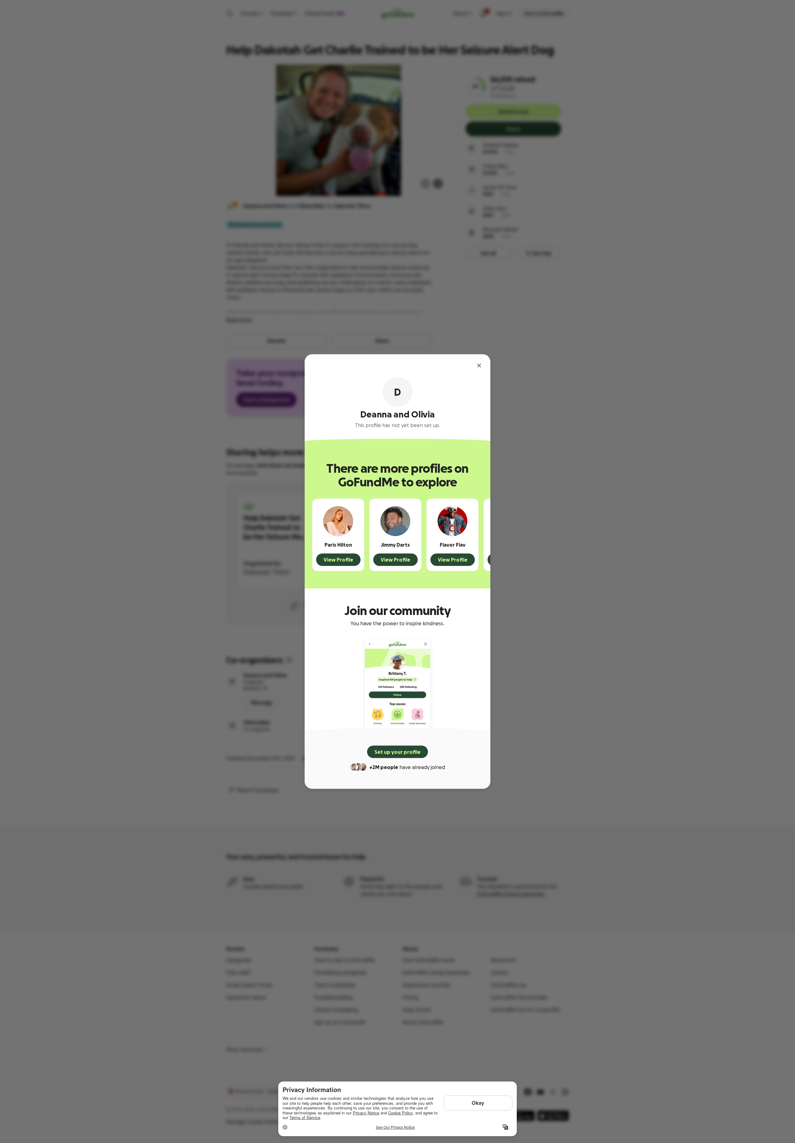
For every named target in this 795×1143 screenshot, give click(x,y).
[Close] (479, 365)
